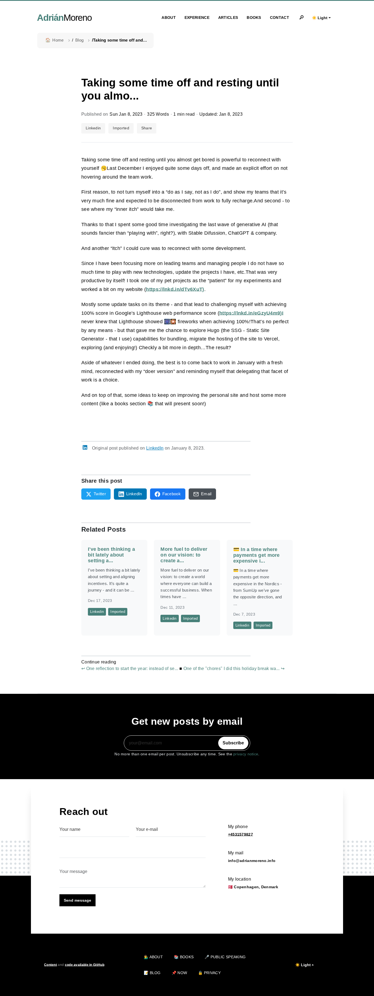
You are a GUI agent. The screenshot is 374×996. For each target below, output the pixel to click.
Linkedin (93, 128)
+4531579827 (240, 834)
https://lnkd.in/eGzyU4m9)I (251, 313)
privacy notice (245, 754)
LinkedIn (154, 448)
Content (50, 965)
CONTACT (279, 17)
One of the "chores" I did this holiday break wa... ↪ (234, 668)
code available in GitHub (84, 965)
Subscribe (233, 743)
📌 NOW (179, 973)
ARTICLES (228, 17)
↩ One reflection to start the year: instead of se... (129, 668)
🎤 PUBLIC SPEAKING (225, 957)
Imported (121, 128)
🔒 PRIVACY (209, 973)
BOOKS (254, 17)
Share (146, 128)
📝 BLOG (152, 973)
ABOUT (169, 17)
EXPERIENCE (197, 17)
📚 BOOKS (184, 957)
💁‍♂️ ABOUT (153, 957)
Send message (77, 900)
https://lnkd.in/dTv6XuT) (175, 289)
